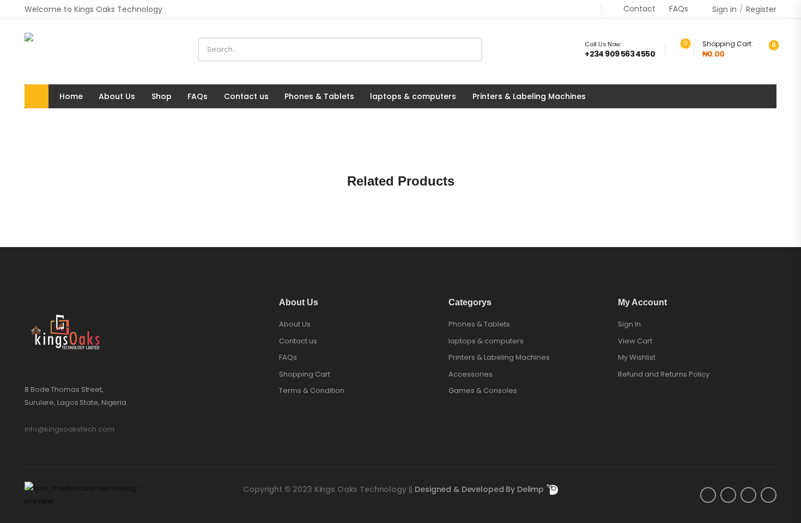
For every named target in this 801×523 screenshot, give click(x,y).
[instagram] (748, 495)
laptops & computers (413, 96)
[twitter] (728, 495)
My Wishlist (637, 357)
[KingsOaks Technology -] (66, 49)
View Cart (635, 341)
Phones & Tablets (319, 96)
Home (71, 96)
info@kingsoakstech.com (69, 429)
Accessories (470, 374)
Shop (161, 96)
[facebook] (708, 495)
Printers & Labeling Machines (529, 96)
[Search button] (469, 49)
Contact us (246, 96)
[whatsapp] (768, 495)
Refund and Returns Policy (663, 374)
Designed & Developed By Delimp (480, 489)
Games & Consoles (482, 390)
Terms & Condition (311, 390)
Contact (639, 8)
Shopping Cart (304, 374)
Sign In (629, 324)
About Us (117, 96)
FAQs (678, 8)
